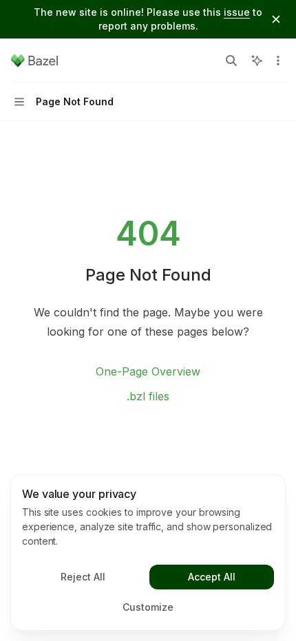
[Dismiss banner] (276, 19)
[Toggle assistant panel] (257, 60)
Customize (148, 607)
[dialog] (148, 552)
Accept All (211, 577)
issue (237, 12)
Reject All (83, 577)
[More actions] (278, 60)
